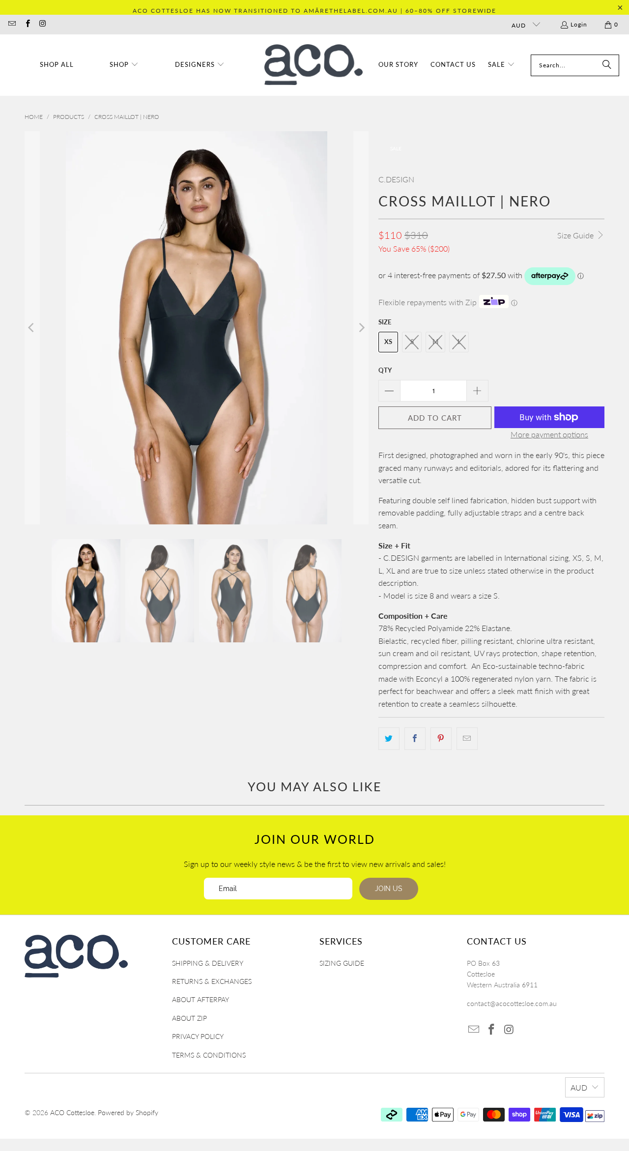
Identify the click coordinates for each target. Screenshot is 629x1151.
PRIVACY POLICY (198, 1036)
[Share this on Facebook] (415, 738)
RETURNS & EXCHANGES (212, 981)
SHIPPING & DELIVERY (207, 963)
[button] (124, 65)
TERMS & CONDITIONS (209, 1055)
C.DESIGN (396, 179)
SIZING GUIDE (341, 963)
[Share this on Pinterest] (441, 738)
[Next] (361, 327)
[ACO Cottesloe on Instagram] (42, 24)
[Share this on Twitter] (389, 738)
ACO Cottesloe (72, 1112)
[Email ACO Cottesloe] (11, 24)
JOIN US (388, 888)
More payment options (549, 434)
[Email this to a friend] (467, 738)
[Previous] (32, 327)
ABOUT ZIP (189, 1018)
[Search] (607, 65)
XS (388, 341)
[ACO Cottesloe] (313, 65)
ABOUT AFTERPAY (200, 999)
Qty (385, 370)
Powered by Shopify (128, 1112)
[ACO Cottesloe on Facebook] (27, 24)
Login (579, 24)
